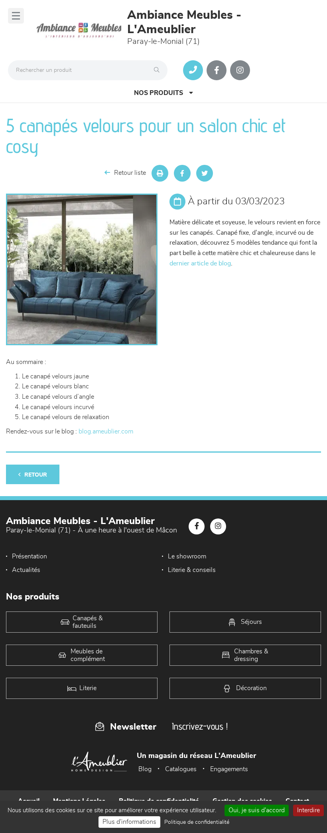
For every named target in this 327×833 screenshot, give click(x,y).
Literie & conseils (192, 570)
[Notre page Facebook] (217, 70)
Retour (35, 475)
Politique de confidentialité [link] (196, 822)
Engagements (229, 769)
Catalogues (181, 769)
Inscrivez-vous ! (200, 726)
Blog (145, 769)
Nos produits (158, 93)
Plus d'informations (129, 822)
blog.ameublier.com (106, 431)
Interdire (308, 810)
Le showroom (187, 556)
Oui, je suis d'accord (257, 810)
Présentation (29, 556)
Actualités (26, 570)
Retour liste (130, 173)
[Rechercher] (158, 70)
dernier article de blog (200, 263)
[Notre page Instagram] (240, 70)
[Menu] (16, 16)
